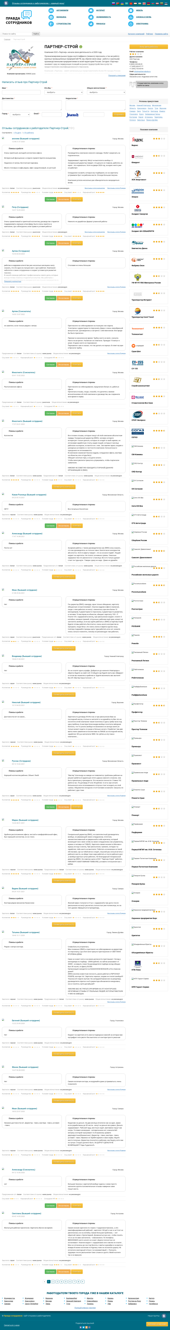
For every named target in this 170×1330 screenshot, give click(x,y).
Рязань (152, 1301)
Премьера (149, 743)
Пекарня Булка (149, 880)
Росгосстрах (149, 605)
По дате (17, 133)
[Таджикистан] (135, 3)
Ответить (77, 199)
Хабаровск (132, 1304)
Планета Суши (149, 794)
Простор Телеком (149, 726)
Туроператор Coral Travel (149, 313)
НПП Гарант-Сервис (149, 983)
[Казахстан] (127, 3)
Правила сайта (161, 34)
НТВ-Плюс (149, 966)
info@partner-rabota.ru (142, 71)
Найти (36, 34)
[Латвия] (157, 3)
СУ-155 (149, 365)
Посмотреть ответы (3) (64, 577)
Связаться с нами (12, 1325)
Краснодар (8, 1301)
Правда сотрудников (13, 1316)
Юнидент (149, 159)
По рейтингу (29, 133)
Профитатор (149, 708)
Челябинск (153, 1304)
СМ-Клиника (149, 451)
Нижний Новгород (73, 1301)
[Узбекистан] (140, 3)
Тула (68, 1304)
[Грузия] (144, 3)
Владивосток (9, 1298)
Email (36, 114)
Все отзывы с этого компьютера (95, 188)
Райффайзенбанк (149, 691)
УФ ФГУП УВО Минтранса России (149, 279)
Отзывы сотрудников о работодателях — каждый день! (38, 3)
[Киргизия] (131, 3)
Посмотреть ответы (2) (64, 1013)
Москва (49, 1301)
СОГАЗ (149, 434)
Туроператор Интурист (149, 296)
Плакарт (149, 812)
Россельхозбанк (149, 588)
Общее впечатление (96, 88)
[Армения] (148, 3)
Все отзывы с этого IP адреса (116, 188)
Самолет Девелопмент (149, 554)
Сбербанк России (149, 537)
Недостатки (71, 98)
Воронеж (49, 1298)
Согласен (50, 199)
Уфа (109, 1304)
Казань (110, 1298)
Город (4, 114)
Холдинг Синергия (149, 210)
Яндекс (149, 142)
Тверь (48, 1304)
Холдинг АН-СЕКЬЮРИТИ (149, 228)
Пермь (110, 1301)
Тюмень (90, 1304)
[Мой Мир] (89, 1327)
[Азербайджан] (153, 3)
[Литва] (162, 3)
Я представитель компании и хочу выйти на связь (150, 84)
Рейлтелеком (149, 674)
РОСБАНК (149, 623)
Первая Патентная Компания (149, 863)
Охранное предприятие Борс (149, 915)
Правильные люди (149, 777)
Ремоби (149, 640)
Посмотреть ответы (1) (64, 487)
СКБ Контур (149, 468)
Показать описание (117, 75)
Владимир (29, 1298)
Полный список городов (85, 1308)
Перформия (149, 829)
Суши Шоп (149, 348)
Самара (7, 1304)
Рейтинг (149, 34)
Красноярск (30, 1301)
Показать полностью (12, 281)
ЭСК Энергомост (149, 176)
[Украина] (122, 3)
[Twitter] (83, 1327)
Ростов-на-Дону (134, 1301)
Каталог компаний (136, 34)
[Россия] (113, 3)
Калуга (151, 1298)
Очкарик (149, 897)
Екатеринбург (71, 1298)
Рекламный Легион (149, 657)
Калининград (133, 1298)
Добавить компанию (157, 1324)
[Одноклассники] (86, 1327)
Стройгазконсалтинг (149, 382)
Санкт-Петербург (31, 1304)
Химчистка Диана (149, 245)
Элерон (149, 193)
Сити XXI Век (149, 502)
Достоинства (7, 98)
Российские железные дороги (149, 571)
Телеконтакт (149, 331)
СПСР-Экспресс (149, 416)
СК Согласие (149, 485)
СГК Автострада (149, 520)
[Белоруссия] (118, 3)
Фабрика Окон (149, 262)
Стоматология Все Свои (149, 399)
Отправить (119, 114)
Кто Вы (47, 88)
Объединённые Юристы (149, 949)
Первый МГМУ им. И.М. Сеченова (149, 846)
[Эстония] (166, 3)
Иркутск (90, 1298)
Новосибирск (92, 1301)
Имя (4, 88)
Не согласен (63, 199)
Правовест (149, 760)
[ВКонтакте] (80, 1327)
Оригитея (149, 932)
